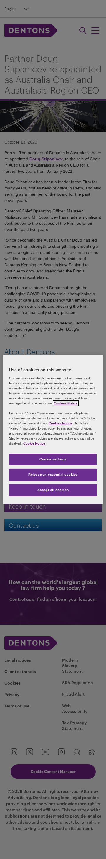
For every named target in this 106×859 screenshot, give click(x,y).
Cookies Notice (65, 403)
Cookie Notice (34, 443)
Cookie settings (53, 459)
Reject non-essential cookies (53, 474)
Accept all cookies (53, 490)
